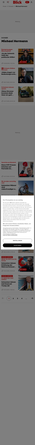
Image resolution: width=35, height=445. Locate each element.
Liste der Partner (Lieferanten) (10, 234)
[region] (17, 223)
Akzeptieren (17, 245)
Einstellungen (17, 240)
